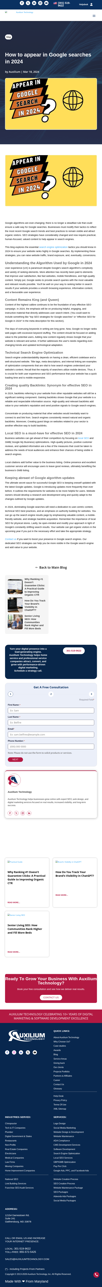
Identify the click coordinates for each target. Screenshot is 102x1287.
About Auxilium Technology (66, 1037)
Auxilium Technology (37, 1274)
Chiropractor (11, 1123)
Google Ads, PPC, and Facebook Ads (71, 1171)
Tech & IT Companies (15, 1128)
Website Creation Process (66, 1179)
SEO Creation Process (64, 1183)
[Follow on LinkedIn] (34, 3)
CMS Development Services (67, 1145)
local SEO (83, 438)
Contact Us (59, 1084)
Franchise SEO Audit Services (19, 1188)
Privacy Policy (60, 1100)
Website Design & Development (69, 1132)
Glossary (58, 1089)
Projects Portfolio (62, 1071)
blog (8, 37)
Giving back (59, 1063)
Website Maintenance (64, 1136)
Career (57, 1080)
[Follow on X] (28, 3)
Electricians (10, 1153)
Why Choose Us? (62, 1042)
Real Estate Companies (16, 1149)
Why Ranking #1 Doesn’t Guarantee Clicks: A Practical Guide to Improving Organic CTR (35, 587)
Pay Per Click (60, 1166)
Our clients (59, 1067)
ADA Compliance (62, 1141)
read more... (14, 902)
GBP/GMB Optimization (65, 1162)
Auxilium (14, 72)
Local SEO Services (63, 1158)
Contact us (10, 539)
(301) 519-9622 (64, 4)
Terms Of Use (60, 1105)
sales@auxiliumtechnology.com (27, 1259)
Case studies (60, 1046)
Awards (57, 1050)
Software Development (64, 1149)
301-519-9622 (73, 650)
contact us (51, 997)
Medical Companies (14, 1158)
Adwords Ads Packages (65, 1196)
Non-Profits (10, 1145)
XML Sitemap (60, 1109)
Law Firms (10, 1162)
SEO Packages (61, 1192)
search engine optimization (53, 247)
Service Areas (60, 1059)
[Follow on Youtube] (46, 3)
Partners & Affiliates (63, 1076)
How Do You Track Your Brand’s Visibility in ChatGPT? (35, 605)
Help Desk (58, 1096)
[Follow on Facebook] (22, 3)
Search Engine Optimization (67, 1153)
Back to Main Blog (53, 567)
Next (15, 759)
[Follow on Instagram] (40, 3)
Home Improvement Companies (20, 1171)
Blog (56, 1054)
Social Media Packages (65, 1200)
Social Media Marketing (65, 1128)
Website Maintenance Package (68, 1188)
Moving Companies (14, 1166)
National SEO (11, 1179)
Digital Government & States (18, 1136)
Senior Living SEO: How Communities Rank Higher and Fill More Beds (34, 622)
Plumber (9, 1132)
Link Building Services (15, 1183)
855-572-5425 (28, 1251)
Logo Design (60, 1123)
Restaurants (10, 1141)
